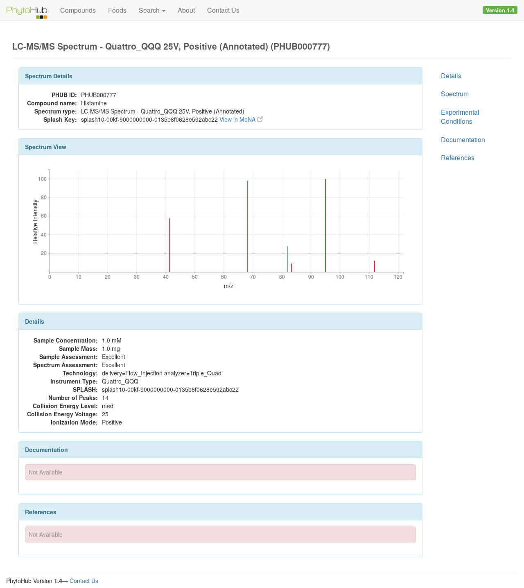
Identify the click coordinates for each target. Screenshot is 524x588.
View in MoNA (238, 119)
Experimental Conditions (460, 116)
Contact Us (223, 10)
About (186, 10)
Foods (117, 10)
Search (150, 10)
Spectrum (455, 93)
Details (451, 75)
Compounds (78, 10)
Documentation (463, 139)
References (457, 157)
